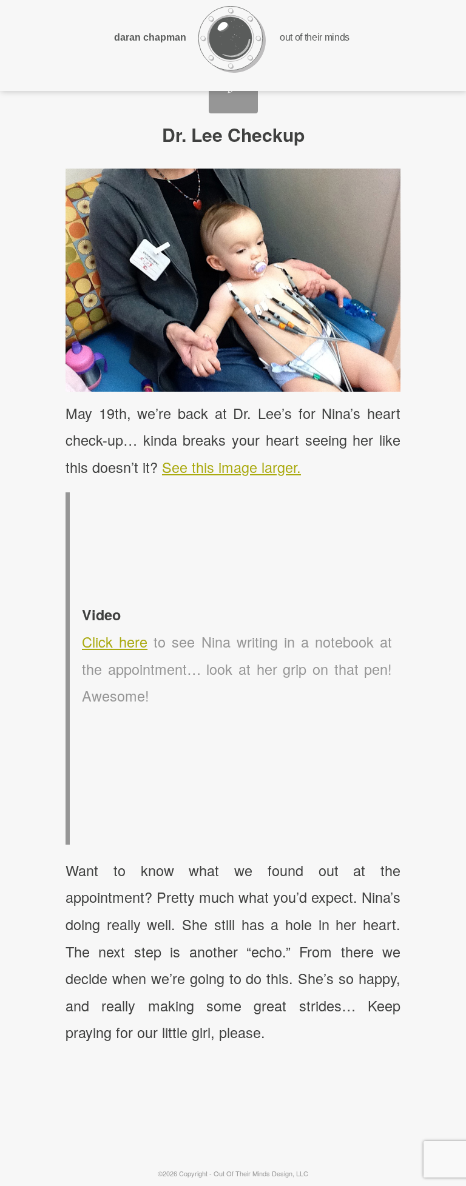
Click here (114, 641)
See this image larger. (231, 467)
